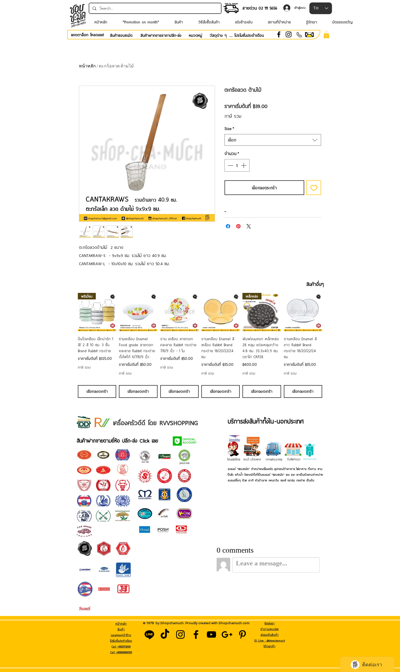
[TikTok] (165, 634)
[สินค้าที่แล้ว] (70, 312)
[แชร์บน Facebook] (228, 226)
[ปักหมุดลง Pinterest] (238, 226)
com (246, 623)
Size (229, 128)
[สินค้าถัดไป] (330, 312)
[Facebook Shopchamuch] (196, 634)
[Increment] (244, 165)
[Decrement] (230, 165)
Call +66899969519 (121, 652)
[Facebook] (279, 34)
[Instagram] (289, 34)
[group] (200, 345)
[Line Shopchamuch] (149, 634)
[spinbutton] (237, 165)
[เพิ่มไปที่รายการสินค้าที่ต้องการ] (313, 187)
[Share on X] (248, 226)
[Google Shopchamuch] (227, 634)
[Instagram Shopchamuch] (180, 634)
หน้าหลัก (87, 66)
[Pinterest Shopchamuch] (242, 634)
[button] (326, 34)
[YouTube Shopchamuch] (211, 634)
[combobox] (272, 140)
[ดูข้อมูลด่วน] (138, 312)
